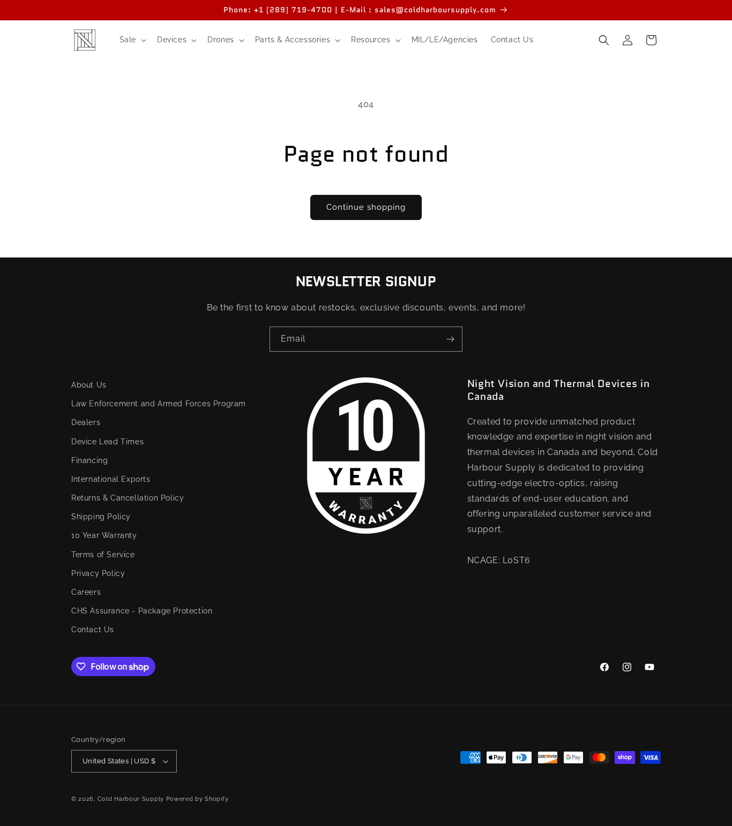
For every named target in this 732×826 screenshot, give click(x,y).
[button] (132, 39)
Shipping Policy (101, 517)
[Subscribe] (450, 339)
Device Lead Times (107, 441)
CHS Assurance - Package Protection (141, 611)
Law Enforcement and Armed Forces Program (158, 403)
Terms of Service (103, 554)
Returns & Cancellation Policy (127, 498)
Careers (86, 592)
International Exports (111, 479)
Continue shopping (366, 207)
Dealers (85, 423)
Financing (89, 460)
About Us (89, 385)
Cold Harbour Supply (131, 798)
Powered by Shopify (197, 798)
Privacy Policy (98, 573)
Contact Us (92, 630)
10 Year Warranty (104, 536)
